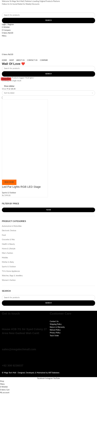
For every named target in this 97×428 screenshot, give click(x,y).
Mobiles (5, 258)
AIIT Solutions (53, 373)
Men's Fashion (7, 253)
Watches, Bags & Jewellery (12, 276)
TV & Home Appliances (11, 271)
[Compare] (5, 176)
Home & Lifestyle (8, 249)
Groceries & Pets (8, 240)
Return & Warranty (57, 327)
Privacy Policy (55, 333)
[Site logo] (14, 9)
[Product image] (16, 159)
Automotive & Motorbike (11, 226)
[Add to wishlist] (19, 176)
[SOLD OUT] (25, 122)
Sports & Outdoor (9, 267)
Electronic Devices (9, 231)
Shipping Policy (56, 324)
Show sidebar (9, 86)
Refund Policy (55, 330)
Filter (48, 210)
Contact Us (54, 321)
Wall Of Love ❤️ (13, 63)
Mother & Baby (8, 262)
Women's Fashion (9, 280)
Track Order (54, 336)
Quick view (12, 176)
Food (4, 235)
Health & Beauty (8, 244)
